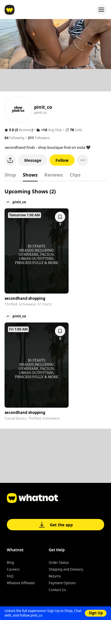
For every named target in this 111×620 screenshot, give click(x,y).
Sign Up (96, 612)
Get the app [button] (61, 524)
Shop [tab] (10, 175)
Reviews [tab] (53, 175)
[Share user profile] (10, 160)
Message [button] (32, 160)
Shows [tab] (30, 175)
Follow (62, 160)
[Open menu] (101, 10)
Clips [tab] (75, 175)
